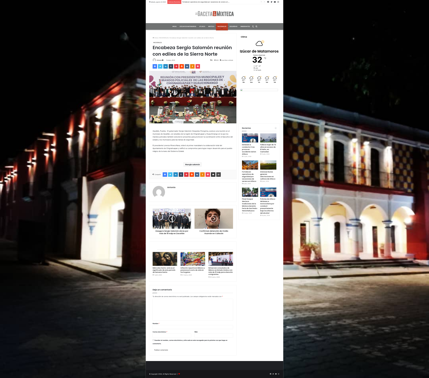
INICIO (174, 26)
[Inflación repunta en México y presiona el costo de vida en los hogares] (193, 259)
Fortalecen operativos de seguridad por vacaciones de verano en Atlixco (249, 176)
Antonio (159, 60)
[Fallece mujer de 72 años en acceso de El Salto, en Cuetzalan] (268, 138)
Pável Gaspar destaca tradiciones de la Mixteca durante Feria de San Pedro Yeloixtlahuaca (249, 205)
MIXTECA (211, 26)
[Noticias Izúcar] (214, 14)
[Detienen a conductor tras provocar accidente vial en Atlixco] (250, 138)
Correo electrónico (160, 332)
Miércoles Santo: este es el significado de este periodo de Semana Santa (164, 270)
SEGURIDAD (233, 26)
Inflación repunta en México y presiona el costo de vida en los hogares (193, 270)
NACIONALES (222, 26)
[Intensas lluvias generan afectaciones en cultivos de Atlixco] (268, 165)
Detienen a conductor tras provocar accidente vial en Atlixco (249, 149)
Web (196, 332)
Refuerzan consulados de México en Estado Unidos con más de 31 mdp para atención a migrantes (220, 271)
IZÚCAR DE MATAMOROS (188, 26)
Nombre (156, 323)
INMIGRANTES (245, 26)
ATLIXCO (202, 26)
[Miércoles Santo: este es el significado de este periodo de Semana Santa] (165, 259)
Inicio (156, 38)
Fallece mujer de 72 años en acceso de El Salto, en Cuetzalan (268, 148)
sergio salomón (193, 164)
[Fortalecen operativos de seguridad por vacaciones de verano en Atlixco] (250, 165)
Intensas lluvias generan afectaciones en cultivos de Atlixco (267, 175)
